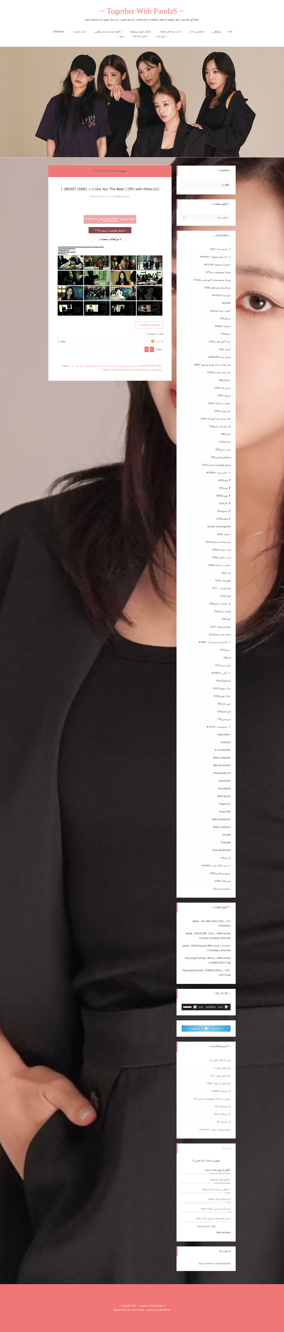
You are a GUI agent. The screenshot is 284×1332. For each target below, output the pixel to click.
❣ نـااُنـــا (225, 503)
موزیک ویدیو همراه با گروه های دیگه (86, 366)
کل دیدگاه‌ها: (224, 1114)
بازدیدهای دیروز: (223, 1076)
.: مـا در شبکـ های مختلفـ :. (170, 32)
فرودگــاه (225, 596)
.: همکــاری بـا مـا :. (197, 32)
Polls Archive (223, 1233)
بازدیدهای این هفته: (221, 1083)
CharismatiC (222, 773)
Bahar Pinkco (222, 758)
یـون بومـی (224, 719)
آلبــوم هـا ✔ (222, 295)
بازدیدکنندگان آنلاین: (221, 1060)
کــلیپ (226, 434)
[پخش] (226, 1007)
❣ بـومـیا (225, 488)
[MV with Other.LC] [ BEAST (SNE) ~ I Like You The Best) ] (110, 189)
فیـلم (227, 658)
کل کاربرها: (225, 1122)
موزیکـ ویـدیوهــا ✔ (220, 627)
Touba (226, 843)
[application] (206, 1007)
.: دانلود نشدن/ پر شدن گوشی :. (108, 32)
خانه (230, 32)
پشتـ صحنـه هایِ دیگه (219, 372)
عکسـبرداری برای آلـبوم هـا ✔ (216, 419)
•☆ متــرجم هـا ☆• (220, 727)
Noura (225, 812)
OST (226, 303)
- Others (224, 735)
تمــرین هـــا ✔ (222, 388)
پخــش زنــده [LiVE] (219, 357)
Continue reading (149, 325)
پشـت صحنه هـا (221, 550)
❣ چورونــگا (223, 496)
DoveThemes (137, 1310)
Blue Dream (222, 765)
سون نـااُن (118, 366)
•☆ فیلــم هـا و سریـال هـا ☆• (216, 642)
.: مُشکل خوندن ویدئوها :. (140, 32)
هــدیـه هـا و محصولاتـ (220, 634)
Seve (226, 835)
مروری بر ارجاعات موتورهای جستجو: (214, 1099)
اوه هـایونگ (223, 681)
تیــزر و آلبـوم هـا (221, 557)
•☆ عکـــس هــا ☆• (219, 473)
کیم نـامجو (224, 712)
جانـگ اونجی (222, 696)
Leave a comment (152, 370)
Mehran (224, 796)
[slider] (187, 1007)
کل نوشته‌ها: (225, 1107)
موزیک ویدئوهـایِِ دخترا (218, 272)
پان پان (226, 858)
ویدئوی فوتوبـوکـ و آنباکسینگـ (216, 465)
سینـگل (225, 319)
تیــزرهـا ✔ (224, 396)
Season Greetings (219, 527)
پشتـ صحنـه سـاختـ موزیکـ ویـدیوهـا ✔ (212, 365)
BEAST (106, 370)
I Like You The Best (121, 370)
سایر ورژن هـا (222, 411)
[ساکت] (195, 1007)
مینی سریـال (223, 665)
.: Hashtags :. (58, 32)
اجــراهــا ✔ (224, 326)
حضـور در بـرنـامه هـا (219, 403)
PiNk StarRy (155, 366)
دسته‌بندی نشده (222, 889)
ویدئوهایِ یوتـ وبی (221, 457)
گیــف (226, 619)
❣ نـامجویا (224, 511)
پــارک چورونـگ (222, 688)
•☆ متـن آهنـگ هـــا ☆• (217, 866)
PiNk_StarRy (123, 197)
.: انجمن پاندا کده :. (140, 36)
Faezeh (225, 781)
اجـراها (226, 334)
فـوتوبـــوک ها (223, 581)
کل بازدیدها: (225, 1091)
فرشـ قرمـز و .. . (221, 588)
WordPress (164, 1310)
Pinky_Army (222, 827)
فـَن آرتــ (226, 573)
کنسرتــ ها (225, 349)
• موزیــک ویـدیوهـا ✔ (218, 265)
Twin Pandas (221, 850)
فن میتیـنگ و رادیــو (220, 604)
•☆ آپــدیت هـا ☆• (220, 249)
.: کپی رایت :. (160, 36)
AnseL (226, 742)
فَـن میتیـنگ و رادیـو (220, 426)
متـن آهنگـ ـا (108, 366)
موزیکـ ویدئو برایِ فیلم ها (217, 288)
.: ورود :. (121, 36)
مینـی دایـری (223, 450)
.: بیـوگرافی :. (217, 32)
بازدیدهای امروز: (223, 1068)
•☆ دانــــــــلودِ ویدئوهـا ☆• (216, 257)
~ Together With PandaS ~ (142, 12)
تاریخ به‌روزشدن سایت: (220, 1130)
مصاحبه (225, 442)
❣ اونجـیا (224, 480)
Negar (225, 804)
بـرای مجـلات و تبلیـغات (218, 542)
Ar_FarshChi (222, 750)
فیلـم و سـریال (222, 611)
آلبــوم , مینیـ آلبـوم (220, 311)
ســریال (225, 650)
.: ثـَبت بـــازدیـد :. (79, 32)
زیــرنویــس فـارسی (130, 366)
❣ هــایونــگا (223, 519)
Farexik (224, 789)
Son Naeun (137, 370)
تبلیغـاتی (225, 380)
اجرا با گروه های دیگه (220, 342)
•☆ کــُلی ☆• (222, 673)
